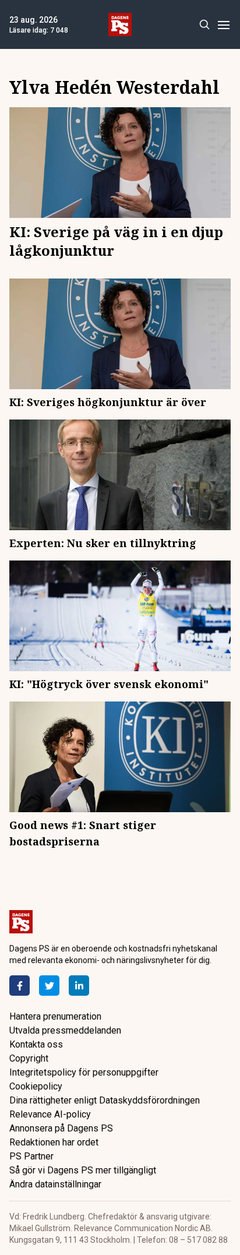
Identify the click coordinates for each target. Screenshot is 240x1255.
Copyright (28, 1058)
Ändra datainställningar (55, 1184)
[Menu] (223, 24)
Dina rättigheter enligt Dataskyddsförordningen (104, 1100)
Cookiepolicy (35, 1086)
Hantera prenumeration (55, 1016)
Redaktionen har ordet (53, 1142)
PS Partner (31, 1156)
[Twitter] (49, 985)
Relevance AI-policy (50, 1114)
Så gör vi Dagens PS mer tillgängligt (82, 1170)
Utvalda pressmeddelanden (65, 1030)
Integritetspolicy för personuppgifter (83, 1072)
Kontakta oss (36, 1044)
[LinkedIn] (79, 985)
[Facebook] (19, 985)
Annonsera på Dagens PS (61, 1128)
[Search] (204, 24)
